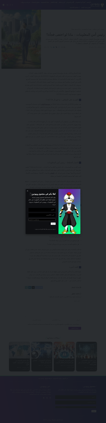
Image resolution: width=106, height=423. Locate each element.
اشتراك (53, 223)
